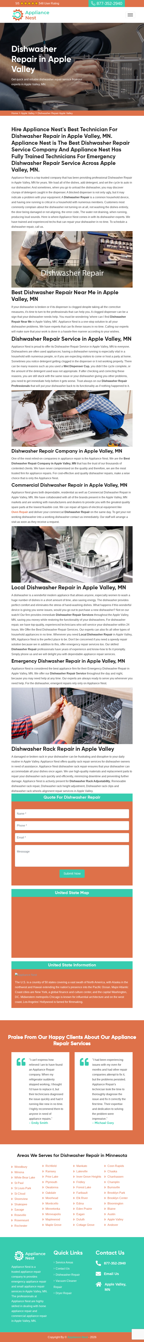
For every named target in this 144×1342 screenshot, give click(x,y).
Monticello (51, 1203)
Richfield (51, 1165)
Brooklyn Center (117, 1198)
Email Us (111, 1274)
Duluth (80, 1219)
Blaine (111, 1208)
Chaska (112, 1171)
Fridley (80, 1182)
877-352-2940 (108, 3)
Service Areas (64, 1262)
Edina (80, 1203)
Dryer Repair (64, 1293)
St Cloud (19, 1193)
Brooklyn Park (116, 1192)
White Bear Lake (24, 1177)
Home (14, 113)
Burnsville (113, 1187)
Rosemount (21, 1220)
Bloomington (115, 1203)
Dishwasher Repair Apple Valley (55, 113)
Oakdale (50, 1192)
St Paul (19, 1182)
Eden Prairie (84, 1208)
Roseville (20, 1215)
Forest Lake (83, 1187)
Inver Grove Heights (88, 1176)
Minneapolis (53, 1214)
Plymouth (51, 1182)
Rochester (20, 1225)
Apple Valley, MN (115, 1286)
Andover (112, 1224)
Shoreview (21, 1198)
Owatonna (51, 1187)
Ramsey (50, 1171)
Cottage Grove (85, 1224)
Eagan (80, 1214)
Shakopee (20, 1204)
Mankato (81, 1165)
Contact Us (63, 1268)
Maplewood (52, 1219)
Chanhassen (115, 1176)
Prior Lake (51, 1176)
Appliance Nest (77, 1337)
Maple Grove (53, 1224)
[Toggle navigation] (130, 15)
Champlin (113, 1182)
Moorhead (51, 1198)
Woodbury (20, 1166)
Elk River (82, 1198)
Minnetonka (52, 1208)
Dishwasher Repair (68, 1274)
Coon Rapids (115, 1165)
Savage (19, 1209)
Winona (19, 1172)
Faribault (81, 1192)
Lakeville (82, 1171)
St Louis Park (22, 1188)
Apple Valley (28, 113)
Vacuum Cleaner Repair (65, 1283)
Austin (111, 1214)
